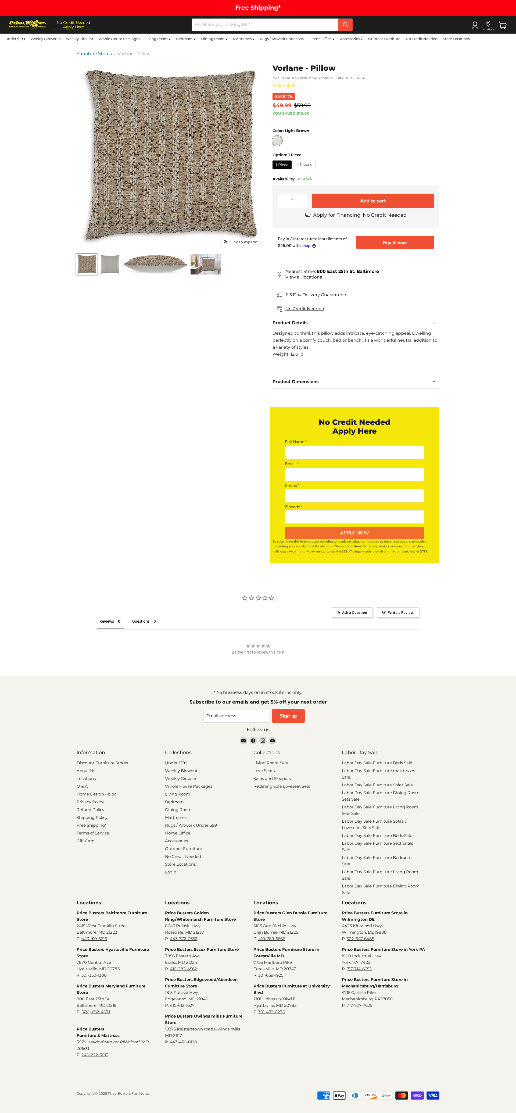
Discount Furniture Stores (102, 762)
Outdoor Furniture (384, 39)
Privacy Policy (90, 801)
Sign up (288, 716)
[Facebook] (253, 740)
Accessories (350, 39)
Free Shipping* (91, 825)
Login (170, 872)
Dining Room (213, 39)
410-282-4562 (183, 968)
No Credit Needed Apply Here (73, 24)
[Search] (345, 25)
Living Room (157, 39)
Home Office (321, 39)
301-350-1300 (94, 975)
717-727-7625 (359, 1005)
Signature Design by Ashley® (305, 78)
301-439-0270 (271, 1011)
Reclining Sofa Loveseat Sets (281, 786)
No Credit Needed (422, 39)
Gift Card (86, 840)
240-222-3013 (94, 1054)
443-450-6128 (183, 1041)
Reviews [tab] (106, 621)
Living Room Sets (270, 762)
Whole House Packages (119, 39)
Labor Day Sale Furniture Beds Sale (377, 762)
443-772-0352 (183, 938)
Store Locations (456, 39)
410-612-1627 (182, 1005)
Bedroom (185, 39)
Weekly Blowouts (45, 39)
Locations (86, 778)
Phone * (292, 485)
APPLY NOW (354, 533)
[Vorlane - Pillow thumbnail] (87, 264)
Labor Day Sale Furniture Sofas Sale (377, 784)
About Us (86, 770)
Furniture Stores (94, 53)
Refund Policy (90, 809)
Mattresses (242, 39)
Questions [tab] (141, 621)
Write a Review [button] (401, 612)
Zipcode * (293, 506)
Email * (291, 463)
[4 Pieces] (305, 170)
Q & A (82, 786)
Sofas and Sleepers (272, 778)
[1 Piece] (283, 170)
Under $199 (15, 39)
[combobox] (265, 25)
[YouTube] (272, 740)
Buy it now (395, 243)
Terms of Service (93, 833)
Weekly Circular (79, 39)
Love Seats (264, 770)
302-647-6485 (360, 938)
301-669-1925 (270, 975)
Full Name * (296, 441)
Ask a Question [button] (354, 612)
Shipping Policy (92, 817)
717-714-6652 (359, 968)
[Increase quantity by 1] (302, 201)
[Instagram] (263, 740)
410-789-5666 (271, 938)
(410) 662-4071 (95, 1011)
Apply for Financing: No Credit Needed (359, 215)
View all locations (303, 277)
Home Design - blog (97, 794)
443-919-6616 (94, 938)
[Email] (243, 740)
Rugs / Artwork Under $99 (282, 39)
